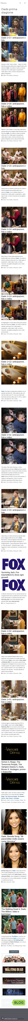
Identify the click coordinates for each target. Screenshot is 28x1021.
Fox (4, 603)
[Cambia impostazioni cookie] (2, 1018)
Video (20, 140)
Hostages (17, 800)
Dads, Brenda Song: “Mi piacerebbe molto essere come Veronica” (12, 838)
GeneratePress (20, 1018)
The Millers (9, 945)
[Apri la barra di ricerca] (20, 3)
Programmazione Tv (11, 603)
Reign (21, 800)
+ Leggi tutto (14, 951)
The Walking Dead (17, 945)
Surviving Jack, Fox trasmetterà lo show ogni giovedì (12, 574)
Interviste (9, 882)
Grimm (12, 800)
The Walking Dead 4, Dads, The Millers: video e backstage (13, 911)
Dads (4, 75)
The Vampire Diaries (16, 802)
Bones (4, 800)
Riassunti (15, 75)
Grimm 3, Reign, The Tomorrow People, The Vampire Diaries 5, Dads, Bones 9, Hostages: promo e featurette (13, 767)
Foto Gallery (10, 75)
